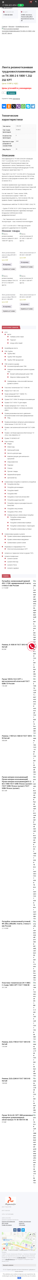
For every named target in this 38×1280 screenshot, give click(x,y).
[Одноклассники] (9, 106)
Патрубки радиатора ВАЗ (15, 500)
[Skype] (28, 106)
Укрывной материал (14, 474)
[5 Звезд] (19, 99)
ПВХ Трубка (9, 351)
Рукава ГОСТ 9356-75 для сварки (16, 402)
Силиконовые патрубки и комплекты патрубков (20, 482)
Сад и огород (9, 441)
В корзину (11, 93)
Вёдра (9, 444)
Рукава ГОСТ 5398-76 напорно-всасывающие (20, 399)
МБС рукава (5, 1223)
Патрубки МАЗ (12, 493)
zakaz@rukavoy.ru (10, 1259)
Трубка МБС (11, 353)
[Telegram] (33, 106)
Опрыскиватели (12, 462)
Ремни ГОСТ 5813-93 (12, 391)
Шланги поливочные (11, 556)
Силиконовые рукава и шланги (15, 534)
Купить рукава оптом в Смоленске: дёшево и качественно (19, 1201)
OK (19, 1278)
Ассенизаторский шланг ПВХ (16, 366)
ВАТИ (9, 334)
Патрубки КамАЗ (12, 490)
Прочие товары (12, 471)
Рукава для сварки (7, 1225)
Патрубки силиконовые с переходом (22, 526)
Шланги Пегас (12, 565)
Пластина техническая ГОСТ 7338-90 (17, 387)
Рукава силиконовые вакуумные (18, 539)
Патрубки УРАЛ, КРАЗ (14, 512)
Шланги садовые (13, 568)
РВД (8, 418)
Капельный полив (13, 450)
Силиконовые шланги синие (16, 542)
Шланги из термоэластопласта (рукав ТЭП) (19, 553)
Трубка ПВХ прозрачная (15, 360)
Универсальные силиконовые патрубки (20, 515)
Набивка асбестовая (17, 337)
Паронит (13, 340)
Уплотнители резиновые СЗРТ (17, 549)
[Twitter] (13, 106)
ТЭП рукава (22, 1225)
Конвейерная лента (22, 26)
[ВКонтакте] (4, 106)
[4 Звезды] (17, 99)
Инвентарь (11, 447)
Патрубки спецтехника (15, 508)
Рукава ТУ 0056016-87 (12, 438)
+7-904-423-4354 (9, 5)
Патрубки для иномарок (15, 487)
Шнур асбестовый (16, 343)
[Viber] (18, 106)
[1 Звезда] (13, 99)
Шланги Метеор (12, 562)
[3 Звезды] (16, 99)
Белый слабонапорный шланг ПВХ (21, 374)
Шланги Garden (12, 558)
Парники (10, 465)
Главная (4, 26)
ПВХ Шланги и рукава (12, 364)
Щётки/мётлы (12, 478)
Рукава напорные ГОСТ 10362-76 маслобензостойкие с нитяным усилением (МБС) (19, 408)
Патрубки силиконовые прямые (20, 522)
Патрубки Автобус (13, 484)
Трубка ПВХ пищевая (14, 357)
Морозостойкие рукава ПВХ (19, 377)
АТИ (6, 332)
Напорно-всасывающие (8, 1221)
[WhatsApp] (23, 106)
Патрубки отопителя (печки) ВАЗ (18, 497)
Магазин (11, 26)
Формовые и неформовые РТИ (15, 547)
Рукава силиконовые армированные (19, 536)
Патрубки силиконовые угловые (21, 529)
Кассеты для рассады (14, 453)
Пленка (9, 468)
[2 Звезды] (14, 99)
